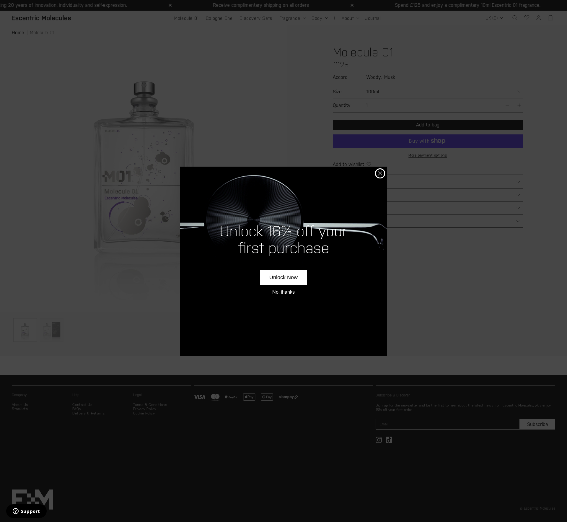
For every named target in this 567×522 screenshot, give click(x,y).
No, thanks (283, 292)
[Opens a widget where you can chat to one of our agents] (26, 511)
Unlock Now (283, 277)
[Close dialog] (380, 173)
